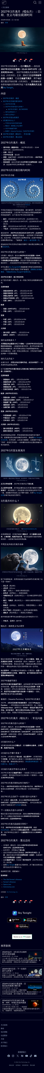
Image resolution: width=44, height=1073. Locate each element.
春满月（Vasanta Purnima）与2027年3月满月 (19, 131)
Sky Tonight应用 (15, 267)
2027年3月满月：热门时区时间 (18, 109)
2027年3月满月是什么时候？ (14, 106)
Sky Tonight (8, 88)
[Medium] (22, 1056)
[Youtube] (26, 1056)
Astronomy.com (9, 887)
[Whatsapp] (30, 61)
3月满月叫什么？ (9, 120)
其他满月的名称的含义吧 (30, 529)
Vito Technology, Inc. (22, 52)
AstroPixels (5, 830)
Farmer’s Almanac (9, 882)
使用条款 (18, 1065)
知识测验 (4, 1032)
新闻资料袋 (25, 1065)
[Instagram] (13, 1056)
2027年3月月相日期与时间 (12, 101)
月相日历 (27, 204)
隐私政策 (11, 1065)
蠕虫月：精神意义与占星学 (14, 126)
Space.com (7, 884)
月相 (2, 1039)
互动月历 (5, 247)
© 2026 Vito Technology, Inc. (22, 1062)
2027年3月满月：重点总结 (12, 137)
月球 (6, 22)
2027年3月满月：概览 (11, 98)
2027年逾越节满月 (11, 128)
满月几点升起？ (10, 114)
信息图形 (4, 1035)
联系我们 (4, 1046)
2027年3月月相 (10, 104)
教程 (2, 1028)
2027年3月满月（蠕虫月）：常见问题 (16, 134)
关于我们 (4, 1042)
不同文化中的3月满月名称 (13, 123)
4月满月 (18, 805)
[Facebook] (14, 61)
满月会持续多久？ (11, 112)
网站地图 (32, 1065)
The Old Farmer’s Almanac (12, 879)
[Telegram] (24, 61)
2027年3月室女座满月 (11, 117)
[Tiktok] (31, 1056)
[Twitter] (19, 61)
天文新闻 (5, 7)
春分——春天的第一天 (31, 240)
